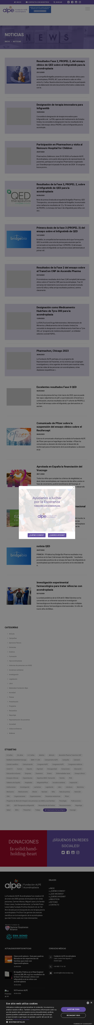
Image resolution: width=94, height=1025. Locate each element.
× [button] (91, 1003)
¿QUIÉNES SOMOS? (36, 535)
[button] (32, 1022)
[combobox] (88, 1003)
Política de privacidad (21, 1019)
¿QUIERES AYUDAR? (57, 535)
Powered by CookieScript (83, 1024)
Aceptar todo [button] (73, 1009)
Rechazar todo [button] (73, 1015)
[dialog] (47, 1012)
